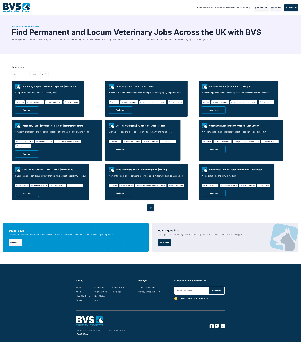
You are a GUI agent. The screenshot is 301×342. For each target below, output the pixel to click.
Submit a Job (118, 287)
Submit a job (15, 242)
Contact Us (291, 8)
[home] (16, 8)
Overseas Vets (229, 8)
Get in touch (164, 242)
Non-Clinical (240, 8)
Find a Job (116, 292)
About (78, 292)
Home (199, 8)
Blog (248, 8)
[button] (208, 8)
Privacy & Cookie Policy (149, 292)
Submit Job (261, 7)
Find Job (276, 7)
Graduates (218, 8)
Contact (79, 300)
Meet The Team (83, 296)
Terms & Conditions (147, 287)
